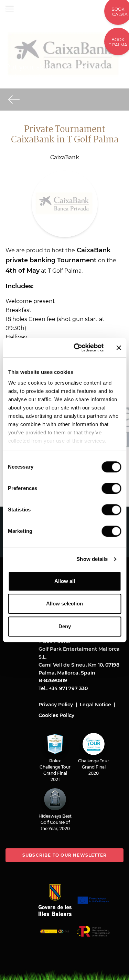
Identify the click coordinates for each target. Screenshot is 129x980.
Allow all (64, 581)
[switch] (111, 488)
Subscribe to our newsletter (64, 855)
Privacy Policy (56, 704)
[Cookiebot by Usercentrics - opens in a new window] (77, 347)
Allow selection (64, 603)
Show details (92, 559)
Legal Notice (95, 704)
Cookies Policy (56, 715)
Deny (64, 626)
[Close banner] (118, 347)
